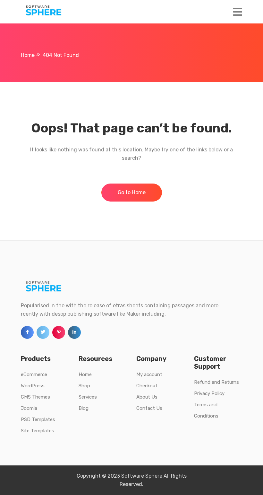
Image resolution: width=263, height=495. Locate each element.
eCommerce (34, 374)
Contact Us (149, 408)
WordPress (33, 386)
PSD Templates (38, 419)
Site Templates (37, 431)
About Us (146, 397)
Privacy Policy (209, 393)
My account (149, 374)
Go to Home (132, 192)
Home (85, 374)
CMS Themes (35, 397)
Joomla (29, 408)
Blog (84, 408)
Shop (84, 386)
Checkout (146, 386)
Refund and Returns (216, 382)
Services (88, 397)
